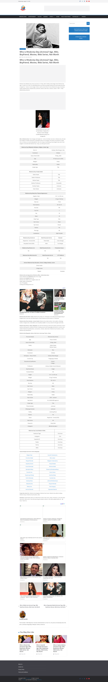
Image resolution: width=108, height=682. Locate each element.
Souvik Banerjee (29, 466)
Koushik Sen (29, 472)
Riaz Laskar (52, 458)
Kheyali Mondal (29, 461)
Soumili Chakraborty (52, 455)
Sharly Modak (52, 463)
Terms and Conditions (23, 672)
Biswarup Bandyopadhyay (52, 469)
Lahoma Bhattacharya (52, 480)
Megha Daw (29, 455)
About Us (20, 664)
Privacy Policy (21, 669)
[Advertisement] (67, 8)
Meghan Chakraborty (52, 461)
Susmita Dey (52, 478)
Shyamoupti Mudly (29, 475)
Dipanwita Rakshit (52, 489)
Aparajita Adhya (29, 469)
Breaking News (22, 16)
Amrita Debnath (29, 489)
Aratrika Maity (52, 475)
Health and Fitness (65, 16)
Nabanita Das (29, 483)
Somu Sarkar (52, 472)
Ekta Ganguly (52, 486)
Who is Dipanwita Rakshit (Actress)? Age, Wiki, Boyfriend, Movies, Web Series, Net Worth (54, 606)
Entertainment (32, 16)
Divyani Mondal (52, 483)
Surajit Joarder (29, 57)
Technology (75, 16)
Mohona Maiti (52, 466)
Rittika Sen (29, 486)
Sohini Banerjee (29, 478)
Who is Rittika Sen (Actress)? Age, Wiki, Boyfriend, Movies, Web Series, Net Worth (30, 606)
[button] (53, 17)
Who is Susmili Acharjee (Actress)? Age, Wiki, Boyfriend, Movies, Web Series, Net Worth (42, 648)
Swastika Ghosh (29, 463)
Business (46, 16)
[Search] (88, 23)
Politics (40, 16)
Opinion (84, 16)
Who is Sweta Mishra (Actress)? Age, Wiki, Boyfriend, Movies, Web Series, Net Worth (59, 648)
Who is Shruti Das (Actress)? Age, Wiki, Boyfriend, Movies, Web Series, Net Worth (25, 648)
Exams (57, 16)
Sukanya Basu (29, 480)
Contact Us (20, 666)
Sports (51, 16)
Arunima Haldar (29, 458)
